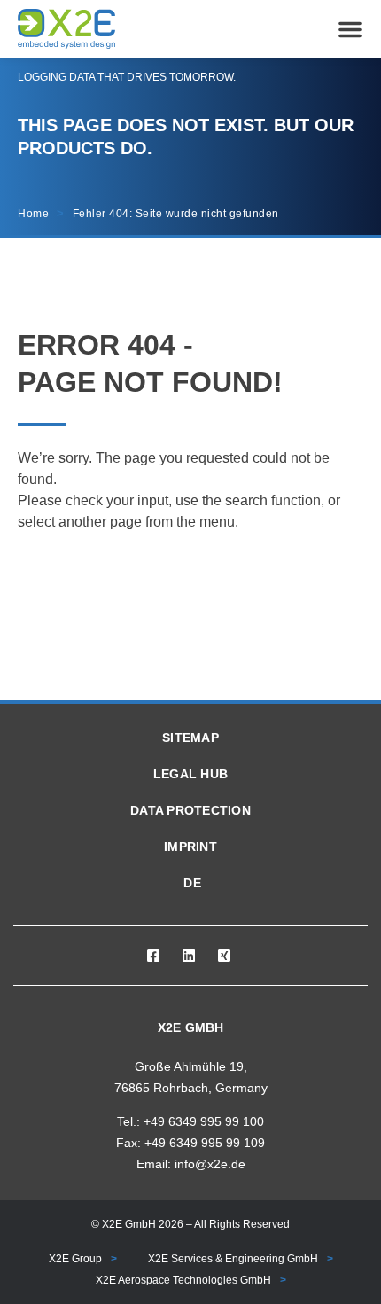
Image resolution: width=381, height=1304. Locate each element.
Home (33, 213)
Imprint (190, 846)
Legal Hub (190, 774)
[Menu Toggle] (350, 29)
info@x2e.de (210, 1164)
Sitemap (190, 737)
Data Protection (190, 810)
